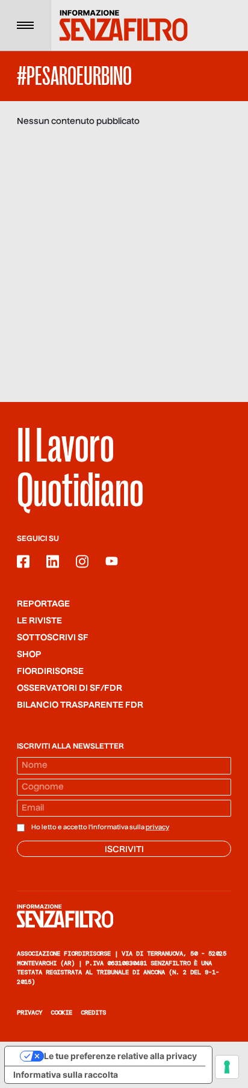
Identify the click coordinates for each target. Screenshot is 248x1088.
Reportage (43, 604)
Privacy (29, 1012)
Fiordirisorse (50, 671)
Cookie (61, 1012)
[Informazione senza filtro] (124, 916)
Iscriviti (124, 849)
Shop (29, 655)
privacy (157, 827)
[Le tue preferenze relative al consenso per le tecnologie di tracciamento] (226, 1067)
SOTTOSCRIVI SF (52, 638)
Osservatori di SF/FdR (69, 688)
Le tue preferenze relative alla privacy (120, 1056)
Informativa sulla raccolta (65, 1074)
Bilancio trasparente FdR (80, 705)
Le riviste (39, 621)
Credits (93, 1012)
